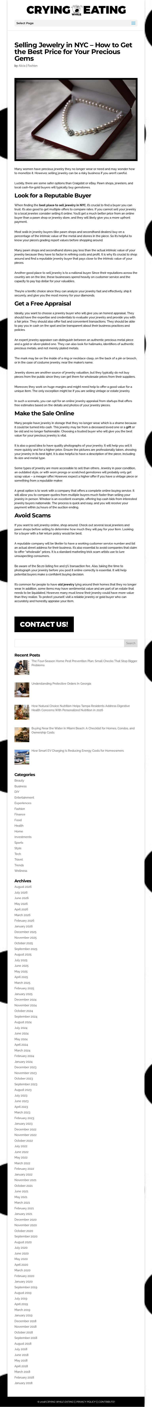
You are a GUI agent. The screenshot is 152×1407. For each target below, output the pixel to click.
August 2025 (22, 954)
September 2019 (25, 1287)
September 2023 (25, 1084)
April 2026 (21, 909)
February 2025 (24, 988)
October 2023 (23, 1078)
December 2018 (25, 1321)
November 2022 (25, 1135)
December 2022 (25, 1129)
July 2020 (21, 1248)
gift (129, 427)
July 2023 (20, 1095)
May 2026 (21, 904)
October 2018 (23, 1332)
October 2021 (23, 1186)
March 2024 (22, 1050)
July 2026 (21, 892)
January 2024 (23, 1062)
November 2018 (25, 1326)
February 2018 (24, 1377)
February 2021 (24, 1208)
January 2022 (23, 1174)
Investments (22, 837)
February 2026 (24, 920)
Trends (19, 865)
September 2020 (25, 1236)
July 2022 (20, 1146)
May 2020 (21, 1259)
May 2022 (21, 1157)
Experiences (22, 803)
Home (18, 831)
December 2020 (25, 1219)
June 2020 (21, 1253)
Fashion (32, 65)
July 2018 (20, 1349)
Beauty (19, 780)
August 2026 (23, 887)
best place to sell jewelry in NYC (62, 205)
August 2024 (22, 1022)
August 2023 (22, 1090)
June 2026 (21, 898)
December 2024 (25, 999)
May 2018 (21, 1360)
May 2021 (20, 1197)
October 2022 (23, 1140)
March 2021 (22, 1202)
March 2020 (22, 1270)
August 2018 (22, 1343)
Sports (18, 842)
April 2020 (21, 1265)
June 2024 (21, 1033)
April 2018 (21, 1366)
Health (19, 825)
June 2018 (21, 1355)
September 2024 (25, 1016)
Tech (17, 854)
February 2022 (24, 1169)
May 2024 (21, 1039)
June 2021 (21, 1191)
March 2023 (22, 1112)
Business (20, 786)
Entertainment (24, 797)
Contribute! (106, 1401)
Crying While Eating (59, 1401)
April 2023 (21, 1107)
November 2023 (25, 1073)
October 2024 (23, 1011)
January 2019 (23, 1315)
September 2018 (25, 1338)
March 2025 (22, 983)
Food (18, 820)
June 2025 (21, 966)
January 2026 (23, 926)
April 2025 (21, 977)
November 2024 (25, 1005)
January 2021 (23, 1214)
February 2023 (24, 1118)
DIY (16, 792)
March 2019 (22, 1310)
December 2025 (25, 932)
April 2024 (21, 1044)
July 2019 (20, 1298)
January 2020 (23, 1281)
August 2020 (23, 1242)
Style (17, 848)
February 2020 (24, 1276)
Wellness (20, 871)
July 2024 (20, 1028)
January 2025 (23, 994)
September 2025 (25, 949)
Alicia (22, 65)
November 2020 (25, 1225)
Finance (19, 814)
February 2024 (24, 1056)
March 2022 (22, 1163)
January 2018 (23, 1383)
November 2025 (25, 937)
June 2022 (21, 1152)
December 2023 (25, 1067)
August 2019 (22, 1293)
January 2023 (23, 1123)
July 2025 (20, 960)
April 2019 (21, 1304)
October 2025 (23, 943)
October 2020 (23, 1231)
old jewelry (66, 584)
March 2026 (22, 915)
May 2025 (21, 971)
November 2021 (25, 1180)
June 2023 (21, 1101)
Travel (18, 859)
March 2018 (22, 1372)
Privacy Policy (86, 1401)
